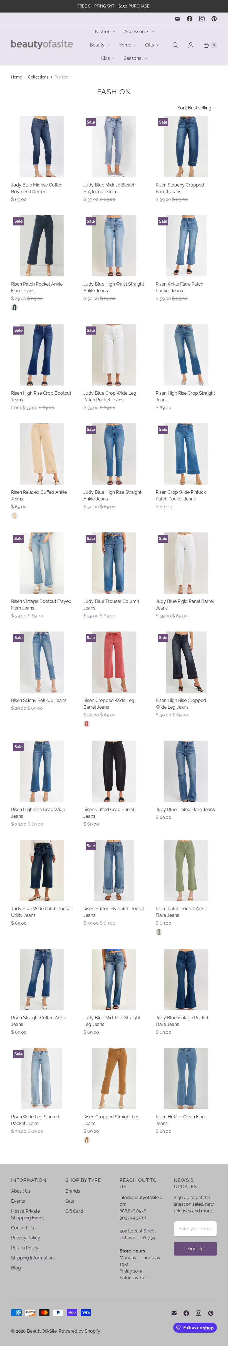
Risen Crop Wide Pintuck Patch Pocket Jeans (181, 496)
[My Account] (191, 45)
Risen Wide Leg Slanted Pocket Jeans (35, 1120)
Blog (16, 1268)
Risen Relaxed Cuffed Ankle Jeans (39, 496)
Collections (38, 77)
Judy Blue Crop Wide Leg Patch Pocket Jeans (109, 396)
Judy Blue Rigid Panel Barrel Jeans (185, 605)
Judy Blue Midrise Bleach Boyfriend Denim (109, 188)
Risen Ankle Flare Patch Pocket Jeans (179, 287)
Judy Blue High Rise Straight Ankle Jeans (112, 496)
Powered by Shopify (79, 1331)
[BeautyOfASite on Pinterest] (214, 19)
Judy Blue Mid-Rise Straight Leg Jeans (111, 1021)
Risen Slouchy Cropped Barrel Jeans (180, 188)
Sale (69, 1201)
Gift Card (74, 1211)
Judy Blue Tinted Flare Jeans (185, 809)
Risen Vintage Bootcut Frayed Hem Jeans (41, 605)
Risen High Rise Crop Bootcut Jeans (41, 396)
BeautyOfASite (42, 1331)
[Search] (175, 45)
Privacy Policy (25, 1238)
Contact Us (22, 1227)
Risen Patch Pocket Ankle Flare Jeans (37, 287)
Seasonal (133, 58)
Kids (105, 58)
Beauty (97, 45)
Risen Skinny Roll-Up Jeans (38, 700)
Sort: (194, 107)
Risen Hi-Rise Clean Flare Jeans (181, 1120)
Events (18, 1201)
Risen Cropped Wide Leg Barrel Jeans (108, 704)
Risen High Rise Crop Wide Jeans (38, 813)
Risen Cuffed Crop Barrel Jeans (108, 813)
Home (124, 45)
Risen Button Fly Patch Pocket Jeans (114, 912)
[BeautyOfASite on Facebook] (190, 19)
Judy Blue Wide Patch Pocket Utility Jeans (41, 912)
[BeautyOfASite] (42, 45)
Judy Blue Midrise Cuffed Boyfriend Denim (37, 188)
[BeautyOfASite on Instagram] (202, 19)
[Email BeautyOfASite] (177, 19)
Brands (72, 1191)
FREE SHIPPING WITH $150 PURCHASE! (114, 6)
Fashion (102, 31)
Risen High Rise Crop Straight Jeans (185, 396)
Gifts (149, 45)
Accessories (136, 31)
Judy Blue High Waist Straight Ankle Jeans (113, 287)
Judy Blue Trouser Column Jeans (111, 605)
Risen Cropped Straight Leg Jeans (111, 1120)
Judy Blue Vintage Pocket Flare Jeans (182, 1021)
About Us (21, 1191)
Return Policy (24, 1248)
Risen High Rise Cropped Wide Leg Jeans (181, 704)
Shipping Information (32, 1258)
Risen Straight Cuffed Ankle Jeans (38, 1021)
